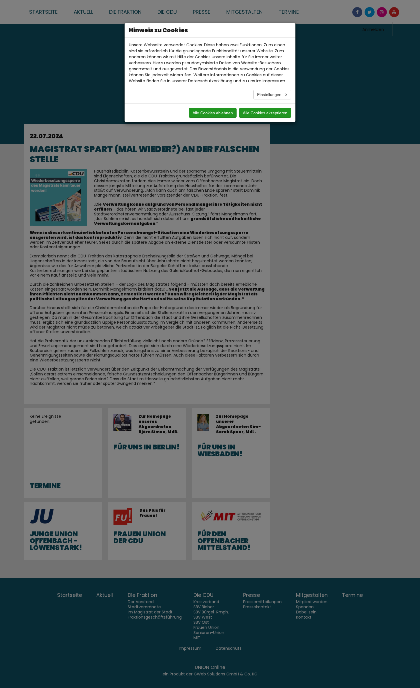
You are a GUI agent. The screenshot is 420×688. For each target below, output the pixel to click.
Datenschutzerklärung (210, 81)
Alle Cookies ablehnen (213, 113)
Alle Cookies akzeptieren (265, 113)
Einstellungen (270, 94)
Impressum (274, 81)
